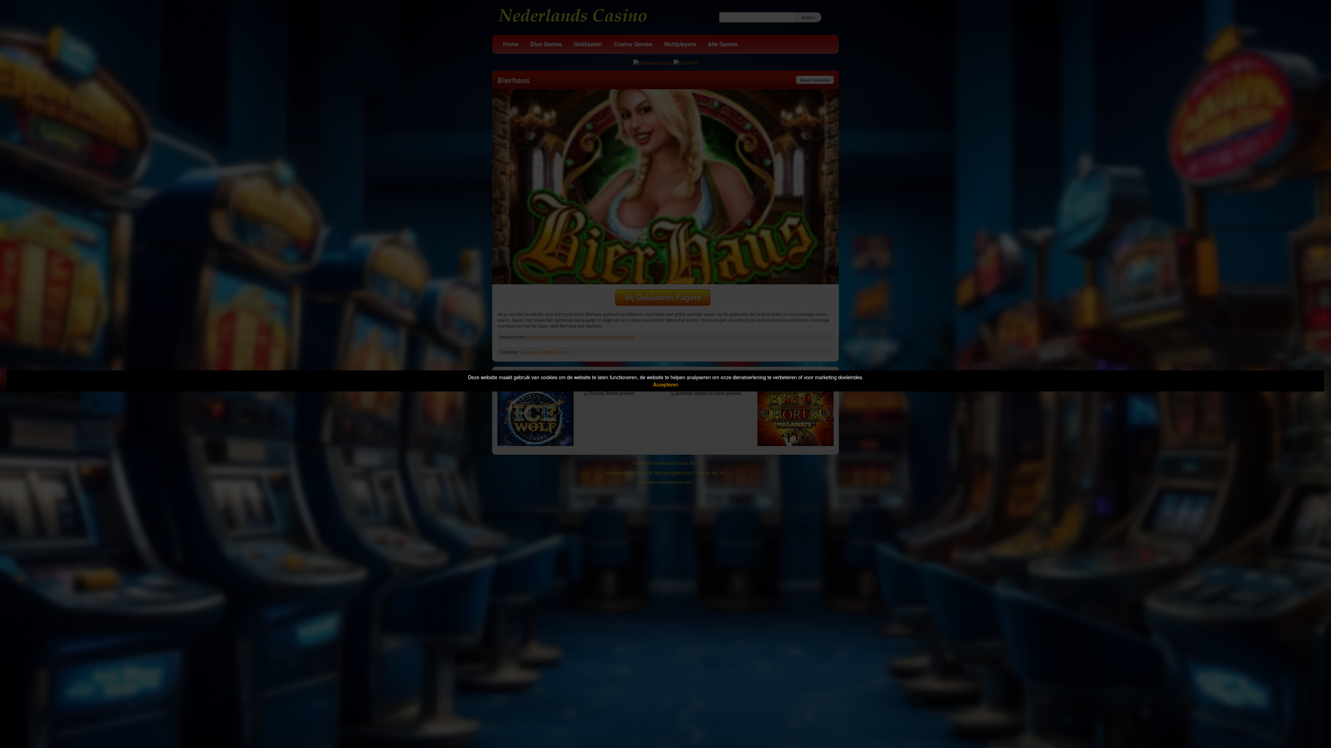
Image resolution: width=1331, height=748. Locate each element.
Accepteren (665, 384)
